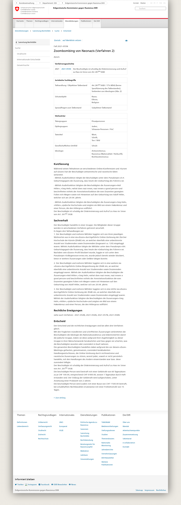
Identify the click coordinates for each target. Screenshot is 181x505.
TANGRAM (105, 422)
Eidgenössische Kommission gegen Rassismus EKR (85, 3)
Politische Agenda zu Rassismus (88, 423)
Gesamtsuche (23, 65)
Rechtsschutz (43, 439)
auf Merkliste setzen (72, 40)
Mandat (126, 426)
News (73, 484)
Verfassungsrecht (45, 426)
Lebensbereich (22, 426)
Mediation (84, 451)
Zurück (57, 40)
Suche (57, 31)
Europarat (63, 426)
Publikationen (86, 21)
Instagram (32, 484)
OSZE (61, 430)
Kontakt (136, 3)
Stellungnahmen (108, 430)
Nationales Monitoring (106, 444)
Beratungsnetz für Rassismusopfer (87, 445)
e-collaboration (129, 443)
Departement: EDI (49, 3)
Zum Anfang (60, 398)
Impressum (149, 490)
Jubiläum (84, 455)
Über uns (126, 422)
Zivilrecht (42, 434)
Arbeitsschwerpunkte (131, 430)
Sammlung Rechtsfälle (41, 31)
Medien (143, 3)
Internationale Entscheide (28, 59)
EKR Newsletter (107, 458)
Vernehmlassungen (109, 454)
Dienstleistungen (71, 21)
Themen (29, 21)
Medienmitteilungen (109, 426)
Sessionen (84, 429)
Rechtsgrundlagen (41, 21)
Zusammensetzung (130, 434)
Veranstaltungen (87, 459)
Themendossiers (107, 439)
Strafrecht (21, 54)
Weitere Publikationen (107, 463)
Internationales (57, 21)
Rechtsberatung (86, 440)
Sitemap (139, 490)
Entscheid (67, 31)
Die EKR (97, 21)
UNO (61, 422)
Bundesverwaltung (26, 3)
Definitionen (22, 422)
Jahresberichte (107, 450)
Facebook (45, 484)
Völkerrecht (43, 422)
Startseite (20, 21)
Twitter (20, 484)
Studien (104, 434)
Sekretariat (127, 439)
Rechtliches (161, 490)
